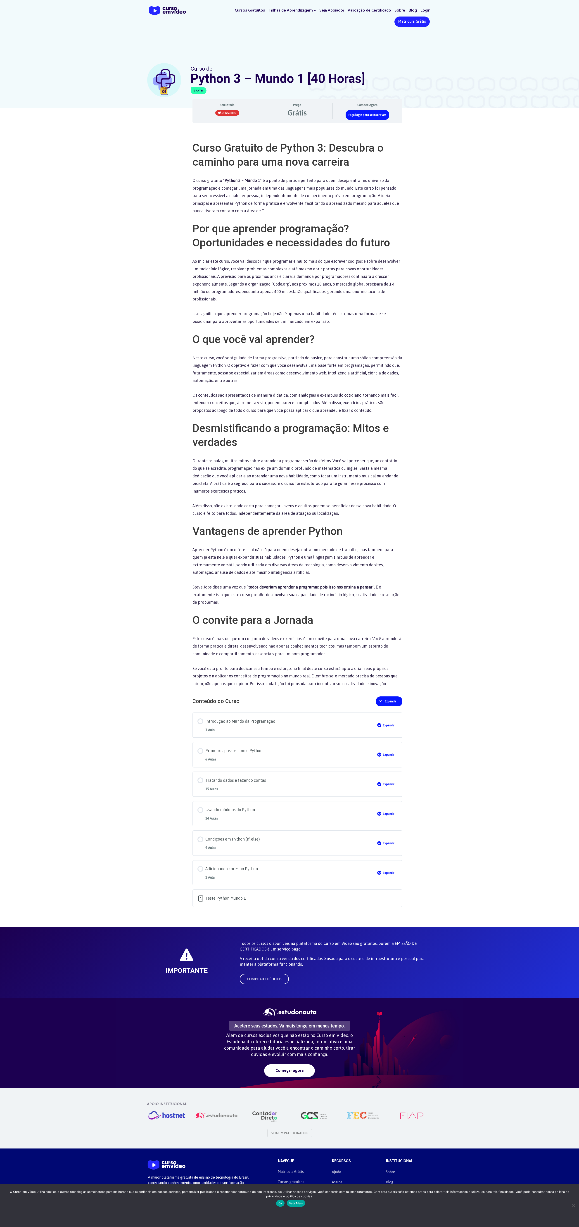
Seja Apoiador (331, 10)
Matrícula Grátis (412, 21)
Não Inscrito (227, 113)
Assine (337, 1182)
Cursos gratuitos (291, 1182)
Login (425, 10)
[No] (573, 1205)
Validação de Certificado (369, 10)
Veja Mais (296, 1203)
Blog (412, 10)
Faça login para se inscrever (367, 115)
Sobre (399, 10)
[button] (315, 11)
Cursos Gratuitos (250, 10)
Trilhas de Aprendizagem (290, 10)
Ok (280, 1203)
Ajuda (336, 1172)
